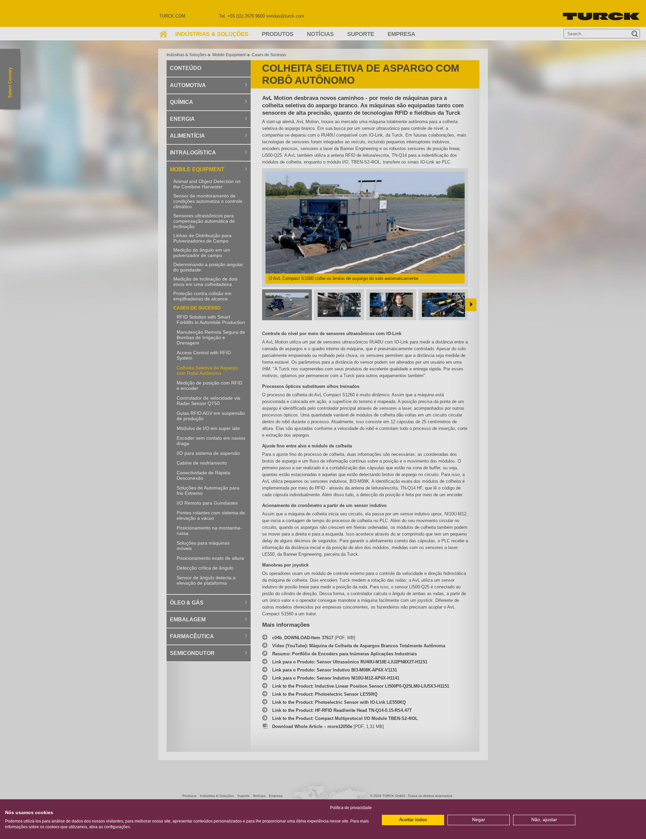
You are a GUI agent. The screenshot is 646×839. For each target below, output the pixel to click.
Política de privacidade (351, 807)
